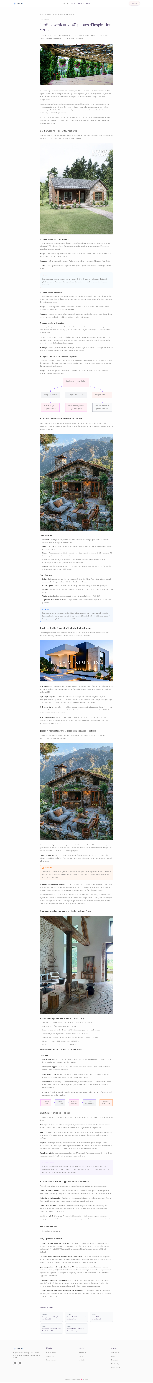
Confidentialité (116, 1368)
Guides (64, 3)
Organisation (82, 1352)
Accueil (42, 14)
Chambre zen (50, 1356)
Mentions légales (116, 1364)
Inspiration (82, 1360)
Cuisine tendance (51, 1360)
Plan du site (115, 1360)
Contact (88, 3)
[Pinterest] (20, 1363)
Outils (73, 3)
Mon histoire (115, 1352)
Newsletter (134, 3)
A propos (80, 3)
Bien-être (81, 1356)
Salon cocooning (51, 1352)
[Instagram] (15, 1363)
